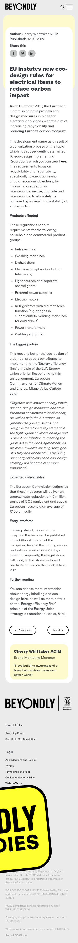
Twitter (22, 53)
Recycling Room (14, 733)
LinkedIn (32, 53)
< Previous (23, 630)
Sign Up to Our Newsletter (20, 739)
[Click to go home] (21, 6)
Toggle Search (63, 7)
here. (62, 614)
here (62, 161)
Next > (58, 630)
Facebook (13, 53)
